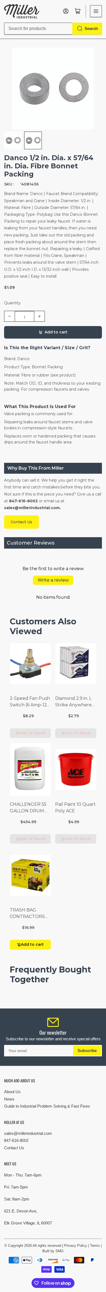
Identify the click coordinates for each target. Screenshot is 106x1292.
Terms (95, 1246)
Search (91, 28)
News (9, 1099)
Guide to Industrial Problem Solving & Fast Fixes (47, 1106)
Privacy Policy (75, 1246)
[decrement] (9, 316)
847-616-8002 (16, 1140)
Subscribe (87, 1050)
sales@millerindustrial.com (28, 1133)
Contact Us (14, 1147)
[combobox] (53, 29)
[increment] (39, 316)
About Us (12, 1091)
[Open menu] (96, 11)
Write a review (53, 580)
